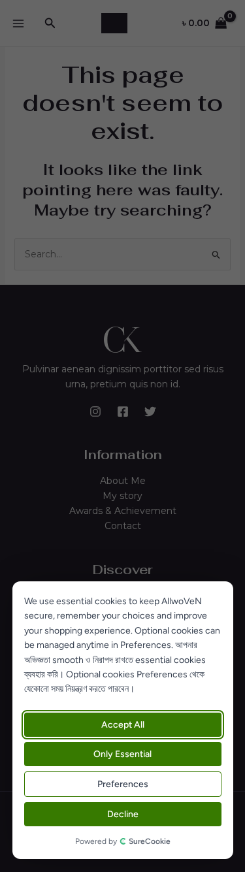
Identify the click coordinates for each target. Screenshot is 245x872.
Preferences (122, 784)
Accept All (122, 724)
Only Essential (122, 754)
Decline (123, 814)
